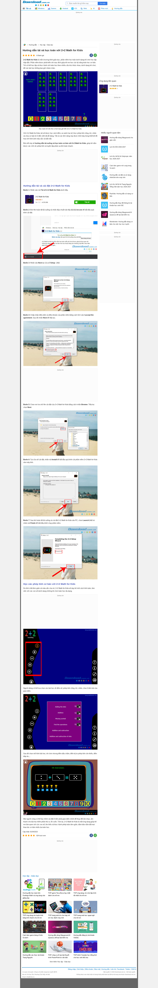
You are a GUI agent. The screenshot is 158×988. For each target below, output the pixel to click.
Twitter (127, 969)
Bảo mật (97, 969)
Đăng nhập (72, 969)
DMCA (133, 969)
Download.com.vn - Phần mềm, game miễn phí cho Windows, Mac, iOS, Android (36, 3)
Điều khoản (89, 969)
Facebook (120, 969)
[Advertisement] (79, 29)
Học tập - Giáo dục (46, 45)
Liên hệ (113, 969)
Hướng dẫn (33, 45)
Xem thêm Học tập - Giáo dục (60, 962)
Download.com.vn (24, 45)
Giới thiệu (80, 969)
